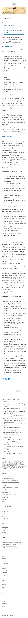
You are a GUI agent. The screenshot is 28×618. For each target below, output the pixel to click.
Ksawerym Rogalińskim (21, 403)
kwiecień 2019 (5, 515)
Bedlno (13, 441)
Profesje (3, 541)
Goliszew (6, 463)
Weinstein (22, 467)
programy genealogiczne (6, 466)
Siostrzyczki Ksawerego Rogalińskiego (10, 480)
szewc (15, 467)
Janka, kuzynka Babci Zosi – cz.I (8, 476)
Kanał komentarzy (5, 605)
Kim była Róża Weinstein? (7, 496)
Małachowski (6, 573)
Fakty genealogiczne (9, 25)
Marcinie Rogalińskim (20, 418)
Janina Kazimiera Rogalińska (17, 463)
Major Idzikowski (5, 465)
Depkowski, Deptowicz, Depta (15, 439)
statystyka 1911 (7, 467)
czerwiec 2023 (5, 509)
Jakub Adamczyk (16, 404)
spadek (3, 467)
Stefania (12, 467)
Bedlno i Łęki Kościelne (6, 492)
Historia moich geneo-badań (8, 478)
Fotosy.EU (4, 586)
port (16, 465)
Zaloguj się (4, 601)
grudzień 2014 (5, 530)
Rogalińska (13, 466)
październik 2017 (5, 520)
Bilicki (25, 461)
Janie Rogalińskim (20, 432)
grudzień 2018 (5, 516)
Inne (3, 556)
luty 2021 (4, 513)
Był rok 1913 (4, 485)
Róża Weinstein (18, 466)
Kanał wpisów (5, 603)
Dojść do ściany (5, 497)
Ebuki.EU (3, 587)
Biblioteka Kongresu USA (18, 461)
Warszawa (18, 467)
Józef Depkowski (16, 411)
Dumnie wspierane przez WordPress (9, 615)
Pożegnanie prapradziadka (7, 490)
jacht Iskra (10, 463)
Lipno (23, 464)
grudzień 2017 (5, 518)
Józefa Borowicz (5, 464)
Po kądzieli (4, 558)
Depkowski (5, 563)
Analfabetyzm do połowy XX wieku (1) (10, 494)
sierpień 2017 (4, 523)
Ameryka (9, 461)
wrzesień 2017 (5, 521)
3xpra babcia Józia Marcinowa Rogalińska (10, 482)
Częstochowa (17, 462)
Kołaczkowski (17, 434)
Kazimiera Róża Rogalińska (13, 464)
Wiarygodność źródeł (9, 29)
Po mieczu (4, 568)
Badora (5, 572)
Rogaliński (5, 570)
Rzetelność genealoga (9, 27)
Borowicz (3, 462)
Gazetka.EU (4, 584)
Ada (2, 461)
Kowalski (5, 565)
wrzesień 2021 (5, 511)
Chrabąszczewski (8, 462)
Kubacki (6, 575)
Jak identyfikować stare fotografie (9, 489)
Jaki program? (5, 499)
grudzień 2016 (5, 527)
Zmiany (3, 501)
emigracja (22, 462)
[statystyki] (2, 592)
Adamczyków (19, 453)
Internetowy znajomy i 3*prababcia (9, 483)
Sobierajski (23, 466)
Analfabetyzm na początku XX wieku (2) (10, 487)
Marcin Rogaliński (11, 465)
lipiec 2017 (4, 525)
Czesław (13, 462)
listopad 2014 (4, 532)
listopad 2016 (4, 528)
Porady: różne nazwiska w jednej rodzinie (14, 34)
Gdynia (3, 463)
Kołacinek (20, 464)
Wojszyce (3, 468)
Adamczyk (5, 461)
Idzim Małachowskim (15, 430)
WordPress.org (5, 606)
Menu (14, 4)
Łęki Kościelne (8, 468)
